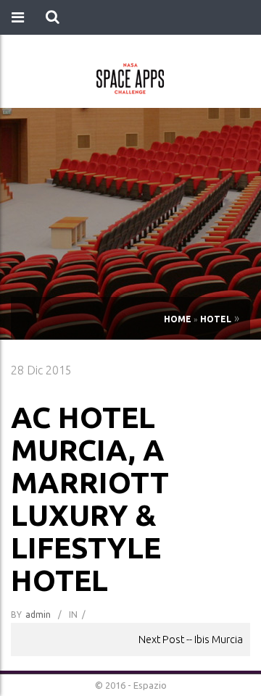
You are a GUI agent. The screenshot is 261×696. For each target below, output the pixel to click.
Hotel (215, 319)
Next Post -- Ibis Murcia (190, 639)
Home (177, 319)
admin (38, 614)
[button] (52, 17)
